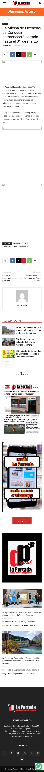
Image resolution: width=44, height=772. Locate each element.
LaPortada (8, 45)
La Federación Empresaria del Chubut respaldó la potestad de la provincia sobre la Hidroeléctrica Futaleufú (21, 660)
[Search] (40, 3)
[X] (18, 54)
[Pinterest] (23, 54)
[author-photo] (22, 302)
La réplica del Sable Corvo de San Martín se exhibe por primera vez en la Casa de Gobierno (21, 614)
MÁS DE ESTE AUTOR (12, 321)
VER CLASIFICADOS (22, 520)
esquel (26, 244)
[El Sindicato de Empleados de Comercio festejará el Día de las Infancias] (8, 354)
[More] (35, 54)
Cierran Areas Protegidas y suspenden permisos (12, 278)
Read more (34, 625)
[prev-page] (4, 362)
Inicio (4, 20)
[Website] (31, 753)
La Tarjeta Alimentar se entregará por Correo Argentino (32, 278)
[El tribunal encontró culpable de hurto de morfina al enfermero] (8, 342)
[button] (4, 3)
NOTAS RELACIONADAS (13, 318)
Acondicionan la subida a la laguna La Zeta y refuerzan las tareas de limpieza (28, 330)
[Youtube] (22, 759)
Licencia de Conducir (10, 247)
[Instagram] (11, 752)
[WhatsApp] (29, 54)
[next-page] (7, 362)
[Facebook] (12, 54)
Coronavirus (17, 244)
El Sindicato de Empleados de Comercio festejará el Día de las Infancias (28, 354)
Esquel (10, 20)
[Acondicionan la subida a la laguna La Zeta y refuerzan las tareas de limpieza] (8, 330)
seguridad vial (23, 247)
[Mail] (18, 753)
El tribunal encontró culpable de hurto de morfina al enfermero (26, 342)
